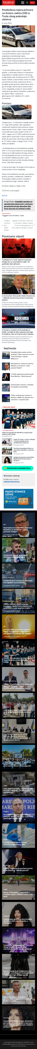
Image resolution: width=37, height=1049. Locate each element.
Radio (32, 2)
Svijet (5, 785)
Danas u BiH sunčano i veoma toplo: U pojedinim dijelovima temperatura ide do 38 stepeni (17, 631)
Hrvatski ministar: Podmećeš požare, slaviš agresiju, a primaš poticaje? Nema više (18, 816)
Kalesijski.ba (8, 2)
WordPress (22, 1046)
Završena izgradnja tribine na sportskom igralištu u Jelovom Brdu (24, 449)
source (4, 195)
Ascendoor (30, 1044)
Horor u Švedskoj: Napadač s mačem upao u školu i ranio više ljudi (18, 894)
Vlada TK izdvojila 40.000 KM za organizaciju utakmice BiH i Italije (17, 433)
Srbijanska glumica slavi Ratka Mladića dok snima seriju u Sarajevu (24, 458)
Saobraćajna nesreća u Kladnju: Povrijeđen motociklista (18, 581)
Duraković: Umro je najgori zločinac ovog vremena (15, 556)
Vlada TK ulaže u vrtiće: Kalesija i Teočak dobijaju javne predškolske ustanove (24, 441)
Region (6, 811)
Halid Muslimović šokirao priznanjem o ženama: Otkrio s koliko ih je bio (17, 999)
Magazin (6, 916)
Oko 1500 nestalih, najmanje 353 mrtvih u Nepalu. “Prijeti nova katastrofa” (18, 790)
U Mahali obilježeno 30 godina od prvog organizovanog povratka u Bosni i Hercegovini (17, 764)
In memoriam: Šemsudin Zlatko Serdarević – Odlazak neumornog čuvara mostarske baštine (18, 298)
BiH (4, 524)
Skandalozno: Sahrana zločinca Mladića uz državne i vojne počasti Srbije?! (22, 366)
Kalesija (6, 707)
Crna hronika (6, 213)
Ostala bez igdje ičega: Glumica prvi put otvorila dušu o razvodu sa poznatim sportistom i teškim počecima (18, 1024)
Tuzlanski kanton (8, 430)
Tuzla (22, 216)
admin (17, 535)
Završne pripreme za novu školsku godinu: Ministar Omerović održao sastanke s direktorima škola (16, 737)
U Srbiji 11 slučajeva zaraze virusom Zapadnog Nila (15, 843)
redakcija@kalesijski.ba (11, 481)
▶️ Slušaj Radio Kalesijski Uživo (18, 468)
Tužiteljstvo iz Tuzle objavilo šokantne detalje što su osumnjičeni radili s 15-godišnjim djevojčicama (16, 262)
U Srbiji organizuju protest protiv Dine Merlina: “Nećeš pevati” (18, 869)
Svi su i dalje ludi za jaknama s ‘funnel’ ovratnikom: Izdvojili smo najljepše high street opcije (18, 973)
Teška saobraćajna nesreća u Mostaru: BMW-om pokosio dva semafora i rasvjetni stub (22, 397)
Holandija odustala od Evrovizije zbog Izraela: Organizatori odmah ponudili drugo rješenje (18, 947)
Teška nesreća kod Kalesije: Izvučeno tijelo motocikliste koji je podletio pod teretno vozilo (17, 606)
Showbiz (6, 942)
